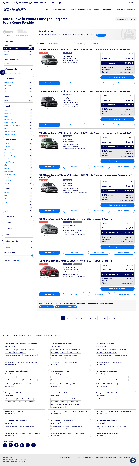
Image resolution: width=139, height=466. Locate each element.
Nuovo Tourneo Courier (18, 125)
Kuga (18, 116)
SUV (18, 88)
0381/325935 (55, 435)
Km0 (18, 54)
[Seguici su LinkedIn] (22, 445)
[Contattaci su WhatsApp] (33, 445)
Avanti (94, 43)
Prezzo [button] (7, 247)
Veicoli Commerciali (18, 335)
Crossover (18, 85)
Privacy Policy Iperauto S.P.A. (84, 457)
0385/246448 (101, 413)
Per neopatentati (11, 260)
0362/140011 (10, 413)
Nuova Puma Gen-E (18, 122)
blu (18, 195)
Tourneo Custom (18, 134)
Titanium (18, 183)
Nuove (133, 19)
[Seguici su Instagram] (28, 445)
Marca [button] (7, 97)
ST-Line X (18, 180)
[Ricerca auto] (2, 225)
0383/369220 (10, 435)
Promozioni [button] (107, 9)
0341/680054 (101, 386)
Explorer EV (18, 113)
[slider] (32, 255)
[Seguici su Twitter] (11, 445)
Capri (18, 110)
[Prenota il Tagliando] (2, 240)
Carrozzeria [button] (9, 78)
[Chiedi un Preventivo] (2, 235)
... (109, 318)
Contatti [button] (130, 9)
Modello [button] (8, 106)
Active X (18, 146)
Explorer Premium (18, 153)
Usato (18, 51)
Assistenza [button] (119, 9)
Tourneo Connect (18, 131)
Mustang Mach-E (18, 119)
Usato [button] (72, 9)
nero (18, 205)
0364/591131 (10, 386)
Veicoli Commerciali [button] (59, 9)
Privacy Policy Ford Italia (67, 457)
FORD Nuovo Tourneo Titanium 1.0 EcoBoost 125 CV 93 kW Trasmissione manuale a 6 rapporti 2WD (85, 50)
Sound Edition (18, 171)
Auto (8, 335)
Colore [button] (7, 188)
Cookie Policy (99, 457)
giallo (18, 199)
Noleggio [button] (96, 9)
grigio (18, 202)
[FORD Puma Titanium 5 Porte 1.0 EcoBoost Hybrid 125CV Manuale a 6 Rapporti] (49, 229)
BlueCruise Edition (18, 150)
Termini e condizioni (124, 457)
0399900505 (101, 435)
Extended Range (18, 156)
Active (18, 143)
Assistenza (48, 335)
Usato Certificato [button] (11, 60)
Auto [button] (46, 9)
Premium (18, 168)
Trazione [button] (8, 228)
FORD (18, 101)
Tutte (18, 45)
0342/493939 (10, 364)
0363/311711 (55, 386)
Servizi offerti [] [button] (10, 346)
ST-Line (18, 177)
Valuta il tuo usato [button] (84, 9)
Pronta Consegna (19, 48)
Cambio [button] (7, 222)
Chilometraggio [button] (11, 241)
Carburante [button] (9, 216)
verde (18, 211)
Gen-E (18, 159)
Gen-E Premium (18, 162)
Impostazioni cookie (110, 457)
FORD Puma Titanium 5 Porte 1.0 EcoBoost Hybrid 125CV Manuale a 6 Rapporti (75, 219)
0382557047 (55, 413)
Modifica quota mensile (117, 77)
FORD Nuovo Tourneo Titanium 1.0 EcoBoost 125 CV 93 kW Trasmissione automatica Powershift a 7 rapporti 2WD (85, 176)
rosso (18, 208)
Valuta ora (101, 35)
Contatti (57, 335)
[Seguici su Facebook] (5, 445)
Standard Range (18, 174)
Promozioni (38, 335)
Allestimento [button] (10, 140)
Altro (18, 91)
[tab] (18, 41)
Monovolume (18, 82)
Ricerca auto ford (122, 19)
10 (105, 318)
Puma (18, 128)
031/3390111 (100, 364)
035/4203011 (55, 364)
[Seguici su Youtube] (16, 445)
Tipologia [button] (8, 41)
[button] (133, 460)
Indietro (79, 43)
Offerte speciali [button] (11, 69)
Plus (18, 165)
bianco (18, 192)
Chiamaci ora (67, 306)
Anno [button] (6, 235)
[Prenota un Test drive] (2, 230)
